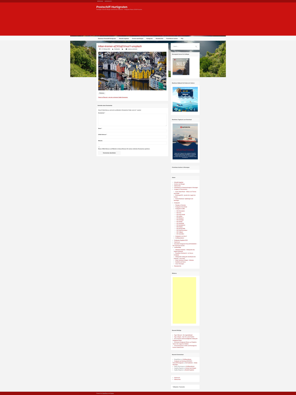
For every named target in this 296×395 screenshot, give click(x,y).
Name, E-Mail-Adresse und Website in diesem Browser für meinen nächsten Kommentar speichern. (124, 148)
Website (100, 140)
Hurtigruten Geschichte (181, 207)
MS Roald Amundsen (182, 230)
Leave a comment (132, 49)
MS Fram (179, 212)
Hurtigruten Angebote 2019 (181, 240)
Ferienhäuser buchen (172, 38)
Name (100, 128)
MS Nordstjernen (181, 225)
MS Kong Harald (181, 214)
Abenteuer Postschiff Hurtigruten (107, 38)
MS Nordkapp (180, 219)
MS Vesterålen (180, 234)
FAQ (182, 38)
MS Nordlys (180, 221)
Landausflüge (177, 247)
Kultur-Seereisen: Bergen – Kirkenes (184, 260)
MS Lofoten (179, 216)
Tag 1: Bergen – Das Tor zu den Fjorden (184, 336)
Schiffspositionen (179, 238)
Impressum (100, 1)
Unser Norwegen (179, 263)
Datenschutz (108, 1)
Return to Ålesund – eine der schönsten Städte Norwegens (113, 97)
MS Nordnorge (180, 223)
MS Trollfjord (180, 232)
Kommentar (101, 113)
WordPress (105, 393)
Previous (101, 93)
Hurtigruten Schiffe (180, 208)
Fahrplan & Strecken (180, 205)
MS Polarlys (180, 226)
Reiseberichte (159, 38)
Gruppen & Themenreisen (180, 189)
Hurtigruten (149, 38)
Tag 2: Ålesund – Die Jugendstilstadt (183, 335)
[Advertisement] (148, 25)
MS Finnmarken (181, 211)
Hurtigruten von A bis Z (181, 236)
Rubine (112, 393)
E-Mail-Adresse (102, 134)
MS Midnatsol (180, 218)
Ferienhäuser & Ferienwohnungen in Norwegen (186, 187)
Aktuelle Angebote (124, 38)
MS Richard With (181, 228)
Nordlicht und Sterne (180, 262)
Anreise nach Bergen (137, 38)
